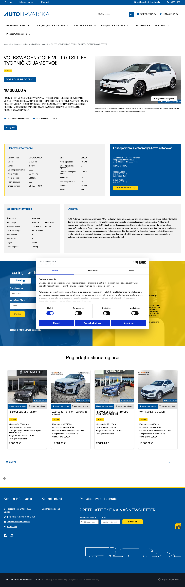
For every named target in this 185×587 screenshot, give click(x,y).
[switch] (78, 313)
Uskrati (56, 323)
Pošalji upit (10, 128)
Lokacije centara (26, 3)
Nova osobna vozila (82, 26)
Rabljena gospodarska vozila (51, 26)
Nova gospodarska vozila (113, 26)
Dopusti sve (128, 323)
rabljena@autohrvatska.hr (123, 160)
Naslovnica (8, 44)
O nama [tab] (130, 271)
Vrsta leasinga (16, 288)
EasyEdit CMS (75, 580)
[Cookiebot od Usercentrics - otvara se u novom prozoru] (135, 262)
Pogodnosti (160, 26)
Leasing (20, 281)
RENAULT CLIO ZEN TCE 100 (22, 412)
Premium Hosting (91, 580)
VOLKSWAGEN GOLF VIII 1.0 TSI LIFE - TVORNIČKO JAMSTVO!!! (80, 44)
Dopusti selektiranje (92, 323)
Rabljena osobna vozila (17, 26)
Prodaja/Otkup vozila (16, 34)
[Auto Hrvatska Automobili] (27, 14)
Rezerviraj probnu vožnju (125, 188)
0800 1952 (12, 527)
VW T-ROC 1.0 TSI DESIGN (152, 412)
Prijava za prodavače (171, 580)
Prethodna (169, 462)
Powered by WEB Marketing (54, 580)
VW (43, 44)
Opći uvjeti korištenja (51, 509)
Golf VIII (49, 44)
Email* (104, 517)
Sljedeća (177, 462)
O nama (8, 3)
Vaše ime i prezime (88, 517)
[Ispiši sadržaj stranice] (4, 478)
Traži (131, 14)
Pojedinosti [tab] (92, 271)
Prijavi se (132, 522)
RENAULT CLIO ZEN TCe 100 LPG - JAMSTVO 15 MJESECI (113, 413)
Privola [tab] (55, 271)
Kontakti (45, 3)
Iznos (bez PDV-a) (18, 300)
